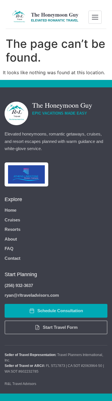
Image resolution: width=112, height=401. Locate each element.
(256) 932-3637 (19, 285)
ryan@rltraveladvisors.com (32, 295)
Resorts (12, 229)
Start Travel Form (60, 327)
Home (10, 210)
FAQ (9, 248)
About (11, 239)
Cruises (12, 219)
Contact (12, 258)
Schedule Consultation (60, 310)
